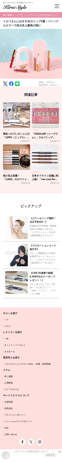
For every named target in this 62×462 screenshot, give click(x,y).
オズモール (9, 351)
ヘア (6, 319)
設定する (50, 455)
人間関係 (8, 382)
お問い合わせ (10, 434)
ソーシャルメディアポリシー (18, 421)
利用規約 (8, 408)
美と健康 (7, 14)
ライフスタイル (11, 389)
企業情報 (8, 401)
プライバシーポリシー (14, 414)
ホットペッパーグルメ (14, 345)
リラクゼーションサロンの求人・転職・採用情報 (27, 363)
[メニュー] (54, 6)
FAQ (6, 427)
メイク (20, 14)
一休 (6, 338)
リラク (7, 326)
